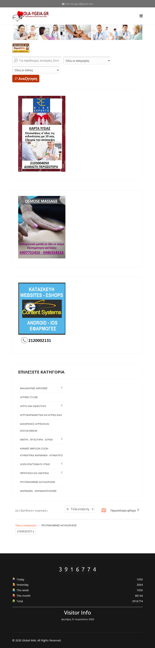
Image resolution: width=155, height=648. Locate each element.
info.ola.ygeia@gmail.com (79, 3)
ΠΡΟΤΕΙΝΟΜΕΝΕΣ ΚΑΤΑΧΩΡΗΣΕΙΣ (37, 482)
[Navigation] (141, 15)
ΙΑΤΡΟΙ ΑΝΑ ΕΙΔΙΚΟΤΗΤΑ (33, 406)
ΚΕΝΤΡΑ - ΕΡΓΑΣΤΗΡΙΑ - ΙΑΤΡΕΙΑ (36, 439)
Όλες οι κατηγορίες (26, 525)
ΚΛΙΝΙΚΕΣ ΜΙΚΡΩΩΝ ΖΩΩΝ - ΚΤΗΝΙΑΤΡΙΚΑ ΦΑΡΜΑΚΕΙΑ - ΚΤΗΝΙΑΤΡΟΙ (41, 452)
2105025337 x (25, 531)
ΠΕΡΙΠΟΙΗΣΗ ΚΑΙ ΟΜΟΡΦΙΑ (34, 473)
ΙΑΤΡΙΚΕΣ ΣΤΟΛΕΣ (29, 397)
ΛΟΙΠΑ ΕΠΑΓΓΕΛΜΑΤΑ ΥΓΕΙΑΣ (35, 464)
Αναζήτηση (27, 78)
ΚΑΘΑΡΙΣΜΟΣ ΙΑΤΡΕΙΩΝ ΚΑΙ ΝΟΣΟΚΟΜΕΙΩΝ (34, 427)
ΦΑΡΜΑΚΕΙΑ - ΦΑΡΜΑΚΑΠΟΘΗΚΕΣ (38, 491)
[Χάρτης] (104, 511)
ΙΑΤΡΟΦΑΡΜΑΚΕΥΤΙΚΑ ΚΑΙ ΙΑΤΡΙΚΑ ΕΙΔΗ (41, 415)
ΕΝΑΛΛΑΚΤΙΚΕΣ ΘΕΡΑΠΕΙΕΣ (34, 388)
